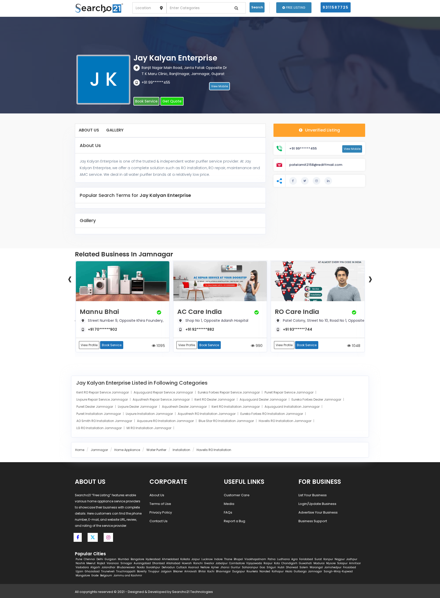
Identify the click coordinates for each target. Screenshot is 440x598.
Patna (272, 559)
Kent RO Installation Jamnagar (236, 406)
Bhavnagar (223, 571)
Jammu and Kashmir (128, 575)
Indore (218, 559)
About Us (89, 130)
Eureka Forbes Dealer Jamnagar (317, 399)
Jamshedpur (332, 567)
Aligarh (95, 567)
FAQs (228, 512)
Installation (181, 450)
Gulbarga (300, 571)
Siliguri (271, 567)
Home (79, 450)
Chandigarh (289, 563)
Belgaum (106, 575)
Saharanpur (250, 567)
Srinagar (126, 563)
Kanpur (328, 559)
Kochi (210, 571)
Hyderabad (153, 559)
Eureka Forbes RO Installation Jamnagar (272, 414)
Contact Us (158, 521)
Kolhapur (278, 571)
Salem (303, 567)
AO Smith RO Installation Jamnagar (104, 421)
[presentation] (69, 278)
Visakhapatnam (255, 559)
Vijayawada (254, 563)
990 (259, 345)
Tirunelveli (108, 571)
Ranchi (198, 563)
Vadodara (82, 567)
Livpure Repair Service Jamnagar (102, 399)
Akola (288, 571)
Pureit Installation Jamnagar (99, 414)
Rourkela (252, 571)
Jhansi (225, 567)
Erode (95, 575)
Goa (262, 567)
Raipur (268, 563)
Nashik (80, 563)
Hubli (281, 567)
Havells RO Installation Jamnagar (285, 421)
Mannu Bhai (99, 312)
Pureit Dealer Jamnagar (95, 406)
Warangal (316, 567)
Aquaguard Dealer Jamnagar (263, 399)
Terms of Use (160, 503)
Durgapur (238, 571)
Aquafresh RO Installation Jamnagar (207, 414)
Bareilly (142, 571)
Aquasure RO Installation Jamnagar (166, 421)
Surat (318, 559)
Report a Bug (234, 521)
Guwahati (305, 563)
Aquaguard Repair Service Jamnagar (164, 392)
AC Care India (199, 312)
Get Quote (172, 101)
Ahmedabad (170, 559)
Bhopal (238, 559)
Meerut (90, 563)
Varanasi (113, 563)
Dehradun (168, 567)
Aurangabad (142, 563)
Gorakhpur (153, 567)
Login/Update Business (317, 503)
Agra (294, 559)
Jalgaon (166, 571)
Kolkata (185, 559)
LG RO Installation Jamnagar (99, 428)
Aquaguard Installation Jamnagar (292, 406)
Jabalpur (222, 563)
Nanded (264, 571)
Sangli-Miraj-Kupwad (338, 571)
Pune (79, 559)
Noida (141, 567)
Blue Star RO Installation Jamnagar (227, 421)
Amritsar (355, 563)
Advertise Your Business (318, 512)
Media (229, 503)
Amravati (190, 571)
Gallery (114, 130)
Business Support (312, 521)
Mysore (331, 563)
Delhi (100, 559)
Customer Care (237, 495)
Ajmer (215, 567)
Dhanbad (158, 563)
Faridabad (306, 559)
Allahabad (173, 563)
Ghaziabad (92, 571)
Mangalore (83, 575)
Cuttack (181, 567)
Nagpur (340, 559)
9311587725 (336, 7)
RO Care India (297, 312)
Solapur (342, 563)
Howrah (187, 563)
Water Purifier (156, 450)
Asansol (193, 567)
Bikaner (178, 571)
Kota (277, 563)
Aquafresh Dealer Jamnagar (185, 406)
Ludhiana (283, 559)
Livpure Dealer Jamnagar (138, 406)
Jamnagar (99, 450)
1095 (160, 345)
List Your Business (312, 495)
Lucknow (207, 559)
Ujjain (79, 571)
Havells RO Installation (214, 450)
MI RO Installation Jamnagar (149, 428)
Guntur (235, 567)
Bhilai (202, 571)
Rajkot (101, 563)
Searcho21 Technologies (192, 591)
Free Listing (295, 7)
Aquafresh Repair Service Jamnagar (161, 399)
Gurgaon (110, 559)
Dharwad (292, 567)
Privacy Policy (160, 512)
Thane (228, 559)
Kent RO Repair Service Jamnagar (103, 392)
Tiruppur (153, 571)
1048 (355, 345)
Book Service (146, 101)
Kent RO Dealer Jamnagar (215, 399)
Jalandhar (108, 567)
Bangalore (137, 559)
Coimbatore (237, 563)
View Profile (89, 345)
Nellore (205, 567)
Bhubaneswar (126, 567)
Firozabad (349, 567)
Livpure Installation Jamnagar (150, 414)
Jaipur (195, 559)
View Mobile (219, 86)
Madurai (319, 563)
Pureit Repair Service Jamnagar (289, 392)
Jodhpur (351, 559)
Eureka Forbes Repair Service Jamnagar (229, 392)
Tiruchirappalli (125, 571)
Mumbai (123, 559)
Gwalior (209, 563)
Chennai (89, 559)
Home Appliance (127, 450)
